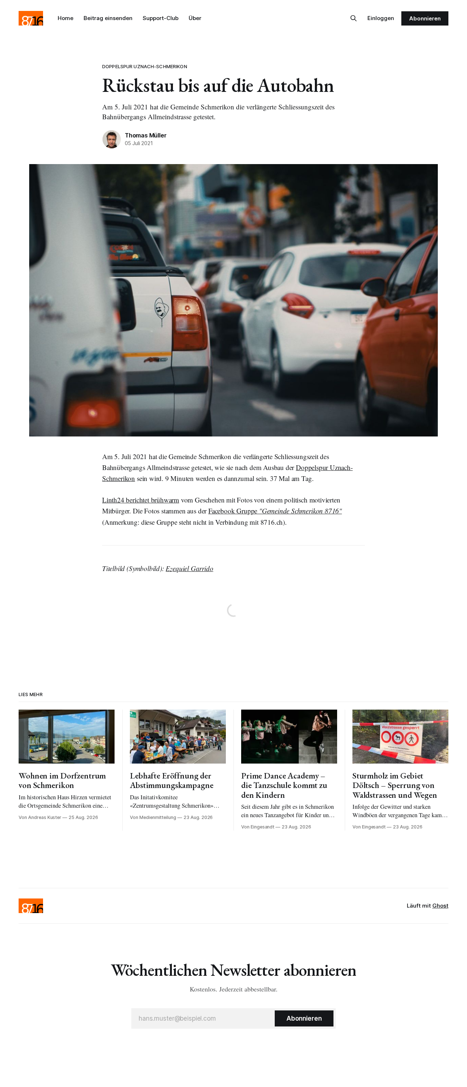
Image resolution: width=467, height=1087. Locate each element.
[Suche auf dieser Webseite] (353, 18)
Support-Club (160, 18)
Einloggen (380, 18)
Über (195, 18)
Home (65, 18)
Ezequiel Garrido (189, 568)
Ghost (440, 905)
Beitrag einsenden (108, 18)
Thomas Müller (145, 135)
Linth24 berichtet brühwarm (140, 499)
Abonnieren (424, 18)
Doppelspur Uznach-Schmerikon (144, 66)
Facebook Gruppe (275, 510)
